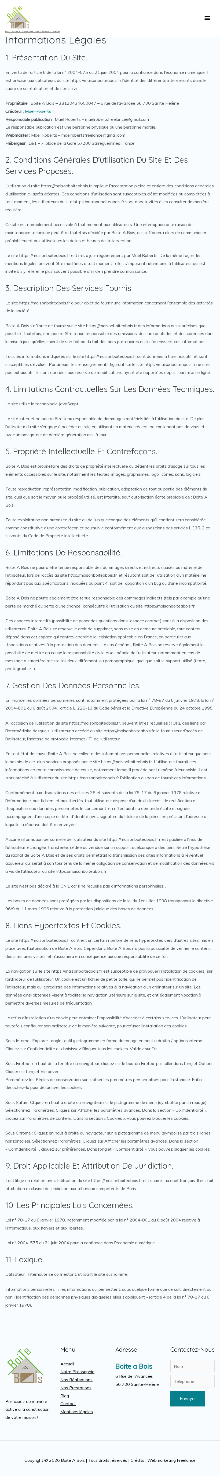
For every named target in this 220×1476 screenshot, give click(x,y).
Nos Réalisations (76, 1379)
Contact (68, 1403)
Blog (64, 1395)
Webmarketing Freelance (171, 1460)
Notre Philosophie (77, 1371)
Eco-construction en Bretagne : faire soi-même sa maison (32, 31)
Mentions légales (76, 1411)
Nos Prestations (75, 1387)
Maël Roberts (38, 111)
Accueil (67, 1363)
